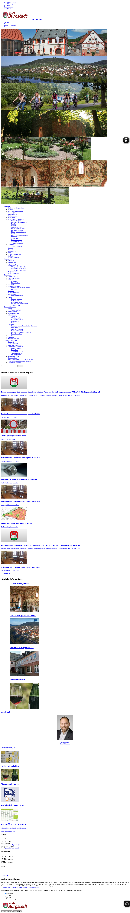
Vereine (10, 308)
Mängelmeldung (15, 283)
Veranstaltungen (12, 311)
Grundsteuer (14, 289)
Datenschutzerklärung (10, 25)
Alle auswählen (17, 911)
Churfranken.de (15, 327)
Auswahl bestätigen (6, 911)
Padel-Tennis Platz (16, 334)
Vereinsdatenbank (16, 310)
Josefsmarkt (14, 316)
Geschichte (11, 244)
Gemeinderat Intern (13, 273)
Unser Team (14, 350)
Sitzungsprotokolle (13, 265)
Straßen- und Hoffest (17, 319)
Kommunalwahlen (16, 302)
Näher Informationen (7, 831)
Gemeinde (7, 206)
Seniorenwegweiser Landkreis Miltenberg (19, 361)
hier (14, 831)
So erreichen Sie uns (17, 351)
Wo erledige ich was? (14, 278)
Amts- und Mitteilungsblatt (15, 211)
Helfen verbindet (12, 358)
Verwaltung (7, 275)
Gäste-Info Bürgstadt (17, 329)
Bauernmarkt (15, 321)
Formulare (11, 279)
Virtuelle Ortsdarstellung (14, 254)
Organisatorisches (16, 354)
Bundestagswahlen (16, 299)
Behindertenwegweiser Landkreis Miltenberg (20, 359)
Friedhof (13, 225)
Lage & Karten (12, 251)
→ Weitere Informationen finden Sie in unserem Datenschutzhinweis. (20, 887)
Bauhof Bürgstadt (16, 220)
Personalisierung (11, 899)
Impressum (7, 24)
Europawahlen (15, 300)
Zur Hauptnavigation (10, 2)
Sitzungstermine (12, 262)
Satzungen (11, 284)
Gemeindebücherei (16, 227)
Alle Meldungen (5, 573)
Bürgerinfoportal (12, 272)
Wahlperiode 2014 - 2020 (18, 270)
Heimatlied (11, 249)
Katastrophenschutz (13, 257)
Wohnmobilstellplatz (17, 243)
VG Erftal (10, 256)
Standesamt (11, 291)
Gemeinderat (7, 259)
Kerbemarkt (14, 323)
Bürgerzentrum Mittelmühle (19, 222)
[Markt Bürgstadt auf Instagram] (2, 872)
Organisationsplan (13, 276)
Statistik (8, 895)
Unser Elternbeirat (16, 353)
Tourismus (11, 324)
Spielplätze (14, 236)
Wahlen (10, 297)
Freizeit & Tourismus (10, 307)
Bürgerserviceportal (13, 292)
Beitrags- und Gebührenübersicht (20, 287)
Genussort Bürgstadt (17, 330)
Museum (13, 233)
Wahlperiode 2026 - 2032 (18, 267)
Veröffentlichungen (16, 246)
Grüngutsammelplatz (17, 230)
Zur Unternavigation (10, 4)
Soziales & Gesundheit (10, 340)
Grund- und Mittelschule (18, 228)
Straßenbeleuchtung (16, 240)
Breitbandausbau (12, 216)
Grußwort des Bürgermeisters (16, 208)
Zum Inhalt (7, 5)
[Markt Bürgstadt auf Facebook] (8, 872)
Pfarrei (9, 252)
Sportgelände (15, 238)
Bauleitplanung (12, 294)
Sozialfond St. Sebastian (14, 362)
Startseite (6, 22)
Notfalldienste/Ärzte (13, 356)
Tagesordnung (12, 264)
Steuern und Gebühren (14, 286)
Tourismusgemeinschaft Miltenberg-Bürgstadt (24, 326)
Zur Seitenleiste (8, 7)
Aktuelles (10, 209)
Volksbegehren (15, 305)
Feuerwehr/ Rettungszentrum (19, 235)
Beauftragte (11, 342)
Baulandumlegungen (17, 295)
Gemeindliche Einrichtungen (16, 219)
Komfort (8, 897)
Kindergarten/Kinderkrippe (18, 232)
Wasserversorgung (16, 241)
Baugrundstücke (12, 214)
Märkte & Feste (12, 315)
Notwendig (9, 893)
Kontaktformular (9, 27)
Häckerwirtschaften (13, 313)
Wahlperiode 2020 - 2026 (18, 268)
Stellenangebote (12, 213)
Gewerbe (10, 248)
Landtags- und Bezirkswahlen (19, 303)
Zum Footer (7, 8)
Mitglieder (11, 260)
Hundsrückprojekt (13, 217)
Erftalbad (13, 224)
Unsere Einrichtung (16, 348)
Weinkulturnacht (16, 318)
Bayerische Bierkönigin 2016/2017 (21, 332)
